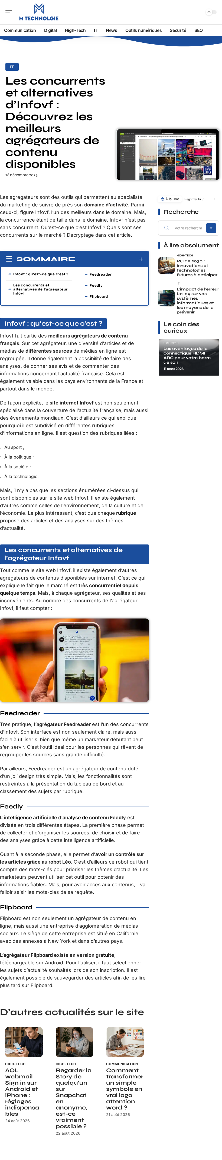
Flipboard (99, 296)
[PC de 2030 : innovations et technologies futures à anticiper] (166, 265)
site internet (64, 403)
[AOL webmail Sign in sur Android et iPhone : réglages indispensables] (24, 1042)
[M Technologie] (39, 12)
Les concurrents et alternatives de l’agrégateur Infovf (40, 289)
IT (12, 67)
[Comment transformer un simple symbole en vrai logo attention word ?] (125, 1042)
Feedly (96, 285)
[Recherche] (197, 12)
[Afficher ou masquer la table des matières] (109, 259)
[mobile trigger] (10, 12)
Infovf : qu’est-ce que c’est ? (40, 274)
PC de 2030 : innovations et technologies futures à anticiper (197, 268)
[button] (214, 199)
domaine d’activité (106, 205)
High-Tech (15, 1064)
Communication (122, 1064)
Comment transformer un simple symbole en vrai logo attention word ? (124, 1089)
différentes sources (48, 351)
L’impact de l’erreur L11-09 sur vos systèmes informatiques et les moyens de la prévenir (198, 301)
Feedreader (101, 274)
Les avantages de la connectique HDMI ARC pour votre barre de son (187, 355)
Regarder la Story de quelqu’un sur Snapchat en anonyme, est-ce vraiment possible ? (74, 1098)
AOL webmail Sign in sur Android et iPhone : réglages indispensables (22, 1092)
